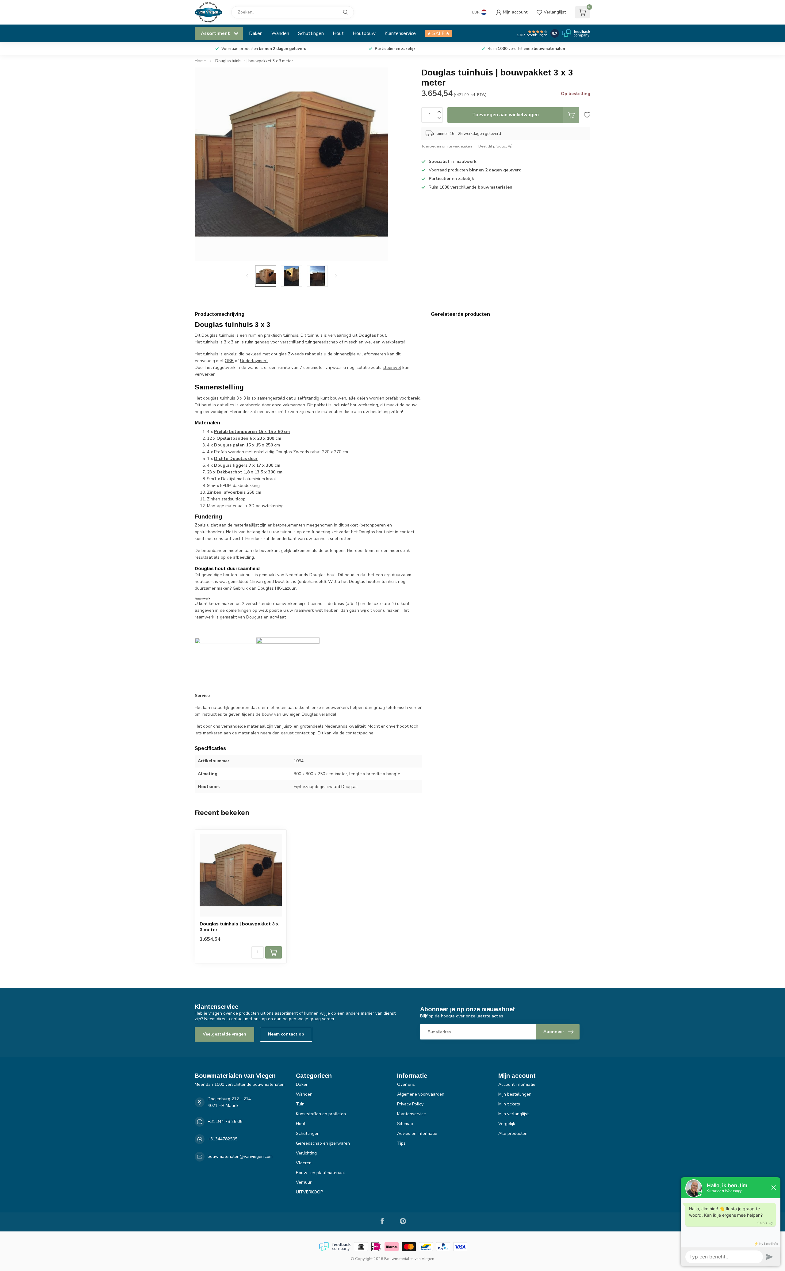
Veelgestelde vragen (224, 1034)
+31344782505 (222, 1139)
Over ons (406, 1084)
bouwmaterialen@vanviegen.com (240, 1156)
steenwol (392, 367)
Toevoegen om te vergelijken (446, 146)
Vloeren (304, 1163)
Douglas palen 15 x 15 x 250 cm (247, 445)
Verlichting (306, 1153)
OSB (229, 361)
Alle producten (512, 1133)
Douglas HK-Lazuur (277, 588)
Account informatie (516, 1084)
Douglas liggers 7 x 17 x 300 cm (247, 465)
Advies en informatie (417, 1133)
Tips (401, 1143)
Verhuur (304, 1182)
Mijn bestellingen (514, 1094)
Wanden (280, 33)
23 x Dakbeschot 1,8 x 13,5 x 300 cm (244, 472)
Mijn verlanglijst (513, 1114)
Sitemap (405, 1124)
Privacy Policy (410, 1104)
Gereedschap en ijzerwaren (323, 1143)
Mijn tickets (509, 1104)
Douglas (367, 335)
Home (200, 61)
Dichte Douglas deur (236, 458)
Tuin (300, 1104)
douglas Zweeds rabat (293, 354)
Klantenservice (400, 33)
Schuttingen (311, 33)
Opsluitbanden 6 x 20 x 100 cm (248, 438)
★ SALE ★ (438, 33)
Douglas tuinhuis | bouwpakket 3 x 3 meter (254, 61)
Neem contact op (286, 1034)
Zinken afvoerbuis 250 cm (234, 492)
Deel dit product (493, 146)
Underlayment (254, 361)
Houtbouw (364, 33)
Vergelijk (506, 1124)
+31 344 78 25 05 (225, 1121)
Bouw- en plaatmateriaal (320, 1173)
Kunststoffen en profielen (321, 1114)
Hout (338, 33)
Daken (255, 33)
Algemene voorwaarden (420, 1094)
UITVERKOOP (309, 1192)
